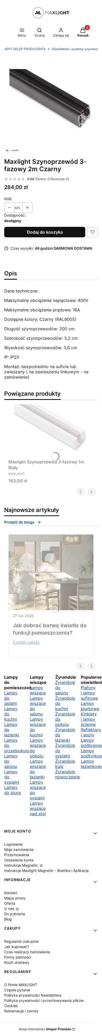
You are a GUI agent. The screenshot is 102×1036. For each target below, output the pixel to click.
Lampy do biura (12, 790)
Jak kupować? (16, 946)
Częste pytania (17, 990)
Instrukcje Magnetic (21, 865)
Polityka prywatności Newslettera (32, 995)
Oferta (9, 903)
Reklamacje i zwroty (21, 1011)
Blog (8, 919)
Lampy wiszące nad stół (38, 808)
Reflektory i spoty (91, 732)
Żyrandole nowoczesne (67, 774)
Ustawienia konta (18, 860)
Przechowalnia (16, 854)
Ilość (8, 198)
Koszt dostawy (16, 962)
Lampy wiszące (38, 690)
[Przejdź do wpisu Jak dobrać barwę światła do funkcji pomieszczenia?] (51, 572)
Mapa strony (15, 898)
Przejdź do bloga (19, 522)
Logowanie (13, 844)
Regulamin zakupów (21, 941)
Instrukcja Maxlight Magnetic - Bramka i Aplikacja (46, 870)
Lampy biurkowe (90, 706)
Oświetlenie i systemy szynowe (75, 49)
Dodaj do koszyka (45, 232)
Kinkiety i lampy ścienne (89, 719)
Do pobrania (14, 914)
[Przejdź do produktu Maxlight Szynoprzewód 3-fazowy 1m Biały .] (51, 430)
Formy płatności (17, 957)
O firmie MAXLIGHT (20, 984)
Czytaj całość (26, 642)
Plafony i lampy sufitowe (89, 693)
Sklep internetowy (45, 1029)
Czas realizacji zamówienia (27, 952)
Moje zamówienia (18, 849)
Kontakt (10, 893)
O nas (9, 908)
